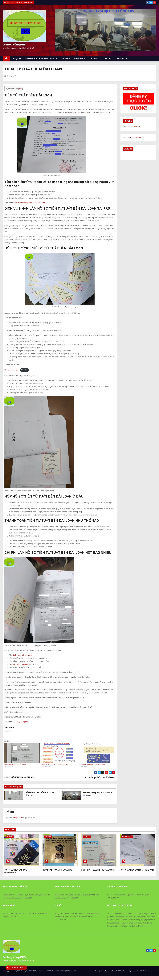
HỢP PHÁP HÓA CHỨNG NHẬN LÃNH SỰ (41, 58)
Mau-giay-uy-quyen (11, 370)
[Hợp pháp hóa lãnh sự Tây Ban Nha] (96, 753)
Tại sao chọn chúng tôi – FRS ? (133, 971)
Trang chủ (16, 58)
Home (91, 971)
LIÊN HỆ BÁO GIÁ (122, 58)
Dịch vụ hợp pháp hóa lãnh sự (99, 777)
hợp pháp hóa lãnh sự (22, 664)
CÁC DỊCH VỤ (95, 58)
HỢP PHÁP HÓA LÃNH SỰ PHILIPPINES (15, 871)
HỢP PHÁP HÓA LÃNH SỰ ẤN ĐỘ (57, 870)
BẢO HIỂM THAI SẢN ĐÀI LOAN (15, 764)
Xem (20, 89)
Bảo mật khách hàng (102, 971)
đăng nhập (17, 817)
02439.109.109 (135, 137)
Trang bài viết (150, 971)
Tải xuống (24, 370)
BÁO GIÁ (108, 58)
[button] (24, 26)
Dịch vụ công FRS (14, 44)
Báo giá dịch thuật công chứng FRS (55, 764)
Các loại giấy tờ (127, 836)
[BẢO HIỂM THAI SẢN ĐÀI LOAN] (22, 753)
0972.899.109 (135, 126)
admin (30, 795)
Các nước (10, 836)
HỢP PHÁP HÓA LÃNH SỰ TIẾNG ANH (137, 870)
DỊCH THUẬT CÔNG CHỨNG (73, 58)
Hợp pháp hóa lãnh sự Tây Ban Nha (92, 764)
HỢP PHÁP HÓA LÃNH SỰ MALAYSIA (97, 870)
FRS (75, 971)
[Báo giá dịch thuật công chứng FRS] (59, 753)
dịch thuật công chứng (22, 655)
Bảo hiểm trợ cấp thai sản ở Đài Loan (29, 202)
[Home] (6, 58)
